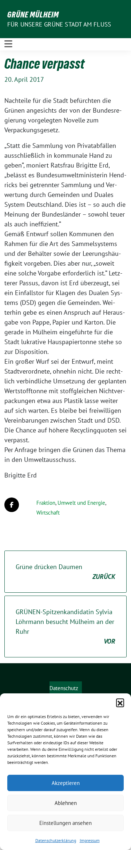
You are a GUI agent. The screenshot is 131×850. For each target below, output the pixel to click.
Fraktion (45, 502)
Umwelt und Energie (81, 502)
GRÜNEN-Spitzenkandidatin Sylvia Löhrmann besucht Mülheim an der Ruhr (65, 626)
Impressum (90, 840)
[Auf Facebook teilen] (11, 504)
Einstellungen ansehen (65, 822)
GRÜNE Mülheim (33, 14)
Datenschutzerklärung (55, 840)
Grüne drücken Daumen (65, 572)
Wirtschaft (48, 512)
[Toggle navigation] (8, 44)
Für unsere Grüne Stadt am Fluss (59, 24)
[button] (120, 702)
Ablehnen (66, 802)
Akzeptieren (66, 782)
